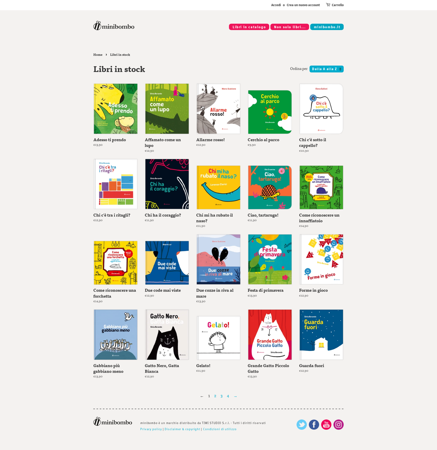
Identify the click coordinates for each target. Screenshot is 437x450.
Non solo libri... (290, 26)
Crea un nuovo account (303, 5)
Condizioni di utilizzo (220, 429)
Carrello (338, 5)
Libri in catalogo (249, 26)
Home (97, 54)
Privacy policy (151, 429)
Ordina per (298, 68)
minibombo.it (327, 26)
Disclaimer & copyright (182, 429)
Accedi (276, 5)
